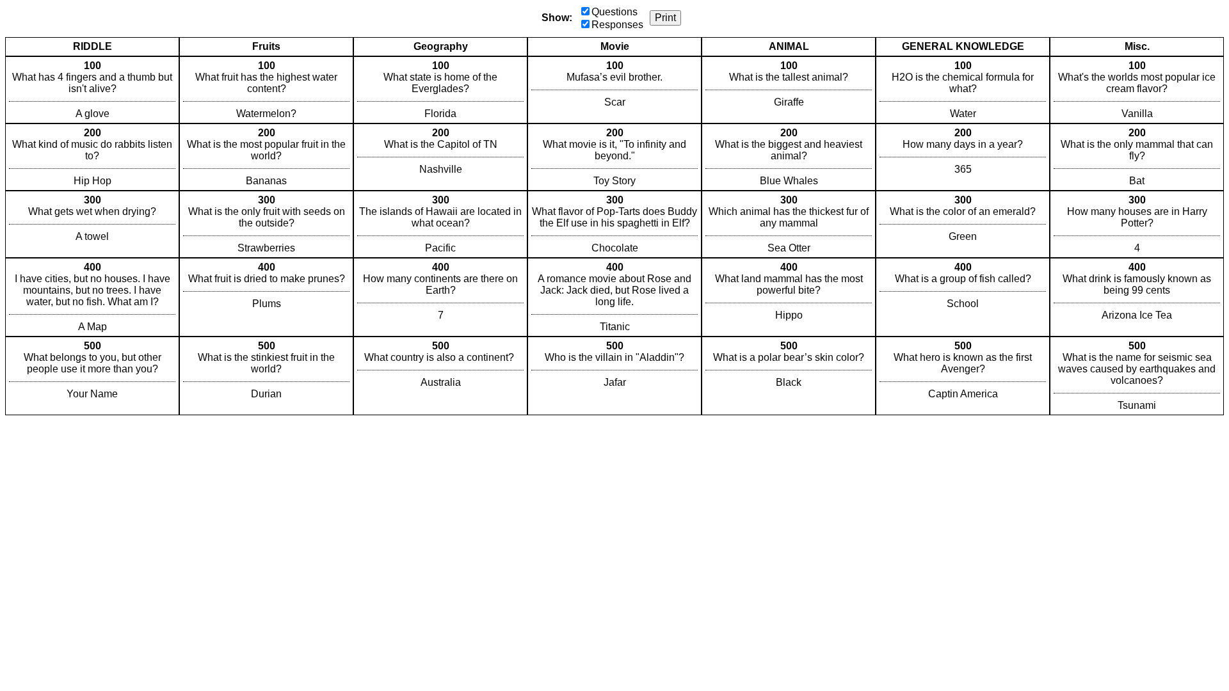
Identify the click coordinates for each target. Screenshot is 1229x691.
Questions (614, 11)
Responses (617, 24)
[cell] (92, 89)
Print (665, 17)
